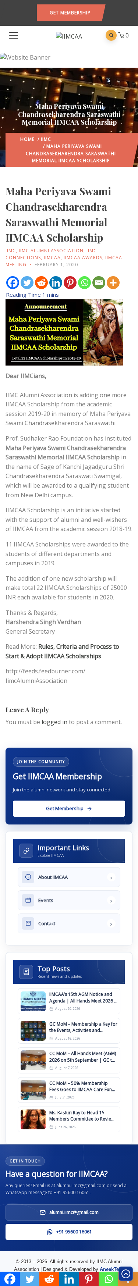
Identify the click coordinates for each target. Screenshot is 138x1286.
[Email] (98, 282)
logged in (54, 722)
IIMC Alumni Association (51, 250)
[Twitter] (27, 282)
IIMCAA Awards (83, 257)
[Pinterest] (70, 282)
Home (27, 139)
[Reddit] (41, 282)
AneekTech (112, 1269)
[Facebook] (12, 282)
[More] (113, 282)
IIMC (46, 139)
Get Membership (70, 13)
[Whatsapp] (84, 282)
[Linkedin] (55, 282)
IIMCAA (52, 257)
